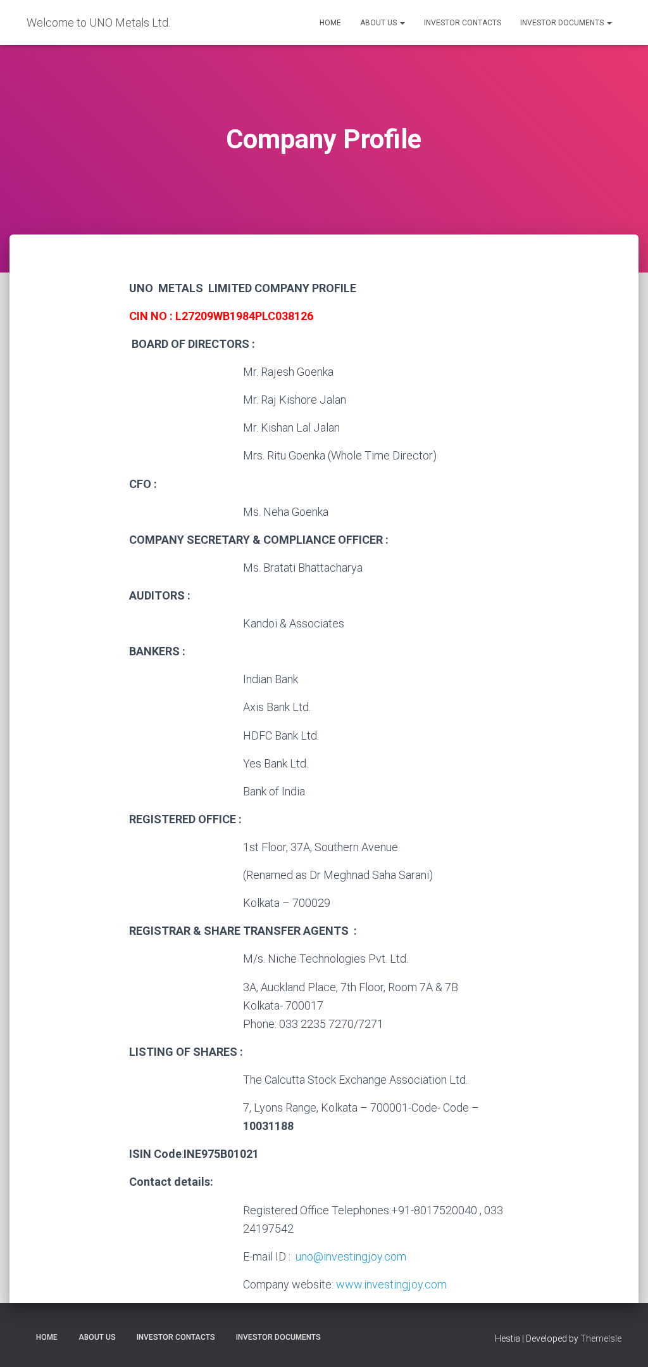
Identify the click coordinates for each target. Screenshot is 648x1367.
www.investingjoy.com (391, 1284)
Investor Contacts (462, 22)
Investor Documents (563, 22)
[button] (402, 22)
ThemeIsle (600, 1338)
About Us (379, 22)
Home (330, 22)
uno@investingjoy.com (351, 1256)
